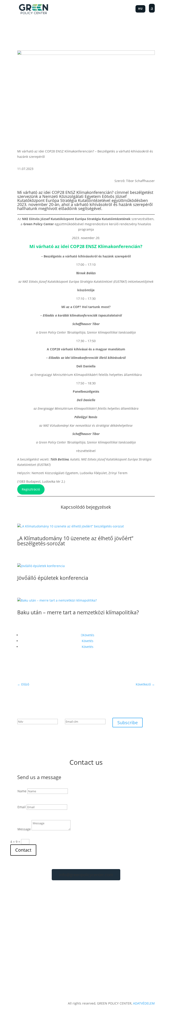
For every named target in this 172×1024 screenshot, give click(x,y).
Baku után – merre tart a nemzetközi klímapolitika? (78, 612)
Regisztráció (31, 489)
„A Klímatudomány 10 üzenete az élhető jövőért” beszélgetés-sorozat (75, 541)
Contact (23, 850)
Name (21, 791)
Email (21, 807)
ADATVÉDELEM (144, 1003)
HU (140, 9)
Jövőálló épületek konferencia (52, 577)
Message (24, 829)
